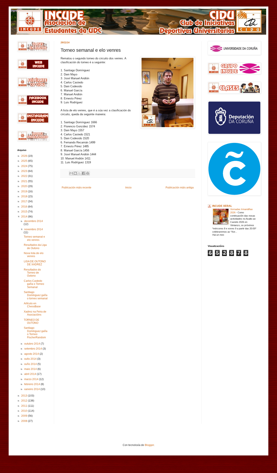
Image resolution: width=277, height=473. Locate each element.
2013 (24, 395)
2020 (24, 186)
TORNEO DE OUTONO (31, 321)
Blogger (149, 445)
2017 (24, 201)
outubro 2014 (32, 343)
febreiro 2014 (32, 384)
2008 (24, 421)
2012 (24, 400)
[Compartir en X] (79, 173)
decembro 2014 (33, 221)
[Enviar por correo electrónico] (71, 173)
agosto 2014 (32, 353)
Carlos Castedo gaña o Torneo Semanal (34, 284)
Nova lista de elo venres (33, 255)
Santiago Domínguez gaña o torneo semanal (36, 295)
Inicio (128, 187)
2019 (24, 191)
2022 (24, 176)
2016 (24, 206)
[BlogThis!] (75, 173)
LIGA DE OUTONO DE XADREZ (35, 263)
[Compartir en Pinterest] (87, 173)
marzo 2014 (31, 379)
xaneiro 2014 (32, 389)
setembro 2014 (33, 348)
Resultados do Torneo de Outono (32, 272)
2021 (24, 181)
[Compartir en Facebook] (83, 173)
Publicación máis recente (76, 187)
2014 (24, 216)
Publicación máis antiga (180, 187)
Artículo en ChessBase (32, 305)
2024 (24, 166)
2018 (24, 196)
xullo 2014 (30, 358)
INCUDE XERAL (222, 205)
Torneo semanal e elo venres (34, 238)
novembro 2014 (33, 229)
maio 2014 (30, 369)
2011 (24, 405)
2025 (24, 160)
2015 (24, 211)
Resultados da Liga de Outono (35, 246)
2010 (24, 410)
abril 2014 (30, 374)
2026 (24, 155)
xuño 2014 (30, 364)
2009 (24, 415)
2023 (24, 171)
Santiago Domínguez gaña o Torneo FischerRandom (35, 332)
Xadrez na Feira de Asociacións (35, 313)
